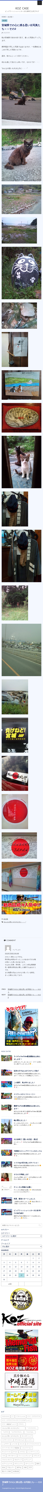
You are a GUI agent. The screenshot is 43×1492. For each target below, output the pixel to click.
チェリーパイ (6, 1452)
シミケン (30, 1440)
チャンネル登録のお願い (23, 1187)
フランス (36, 1455)
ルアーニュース (7, 1463)
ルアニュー (27, 1459)
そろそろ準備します (21, 1174)
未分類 (6, 919)
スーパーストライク (33, 1444)
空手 (30, 1467)
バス (3, 1455)
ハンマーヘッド (33, 1452)
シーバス (14, 1444)
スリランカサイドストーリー (24, 1094)
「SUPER (5, 1432)
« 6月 (10, 1284)
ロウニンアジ (19, 1463)
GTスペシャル (20, 1416)
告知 (3, 1467)
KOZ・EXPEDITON (33, 1416)
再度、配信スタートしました (24, 1199)
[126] (21, 431)
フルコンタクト (7, 1459)
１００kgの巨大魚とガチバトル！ (26, 1163)
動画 (38, 1463)
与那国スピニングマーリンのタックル (28, 1151)
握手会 (19, 1467)
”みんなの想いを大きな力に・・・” (15, 922)
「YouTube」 (29, 1432)
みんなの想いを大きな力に (10, 1436)
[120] (21, 212)
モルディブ (18, 1459)
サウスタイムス (20, 1440)
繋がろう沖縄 (6, 1471)
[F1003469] (21, 124)
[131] (21, 675)
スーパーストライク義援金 (10, 1448)
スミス (22, 1444)
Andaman (5, 1416)
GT (13, 1416)
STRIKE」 (21, 1424)
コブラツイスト (7, 1440)
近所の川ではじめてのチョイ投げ (26, 1071)
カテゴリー (5, 1233)
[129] (21, 581)
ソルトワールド (27, 1448)
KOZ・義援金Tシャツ (9, 1424)
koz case (22, 8)
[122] (21, 298)
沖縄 (25, 1467)
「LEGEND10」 (32, 1428)
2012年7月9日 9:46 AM (12, 953)
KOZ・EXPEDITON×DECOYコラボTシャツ (16, 1420)
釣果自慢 (16, 1471)
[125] (21, 398)
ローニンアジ (30, 1463)
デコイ (15, 1452)
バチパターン (11, 1455)
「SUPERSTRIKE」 (16, 1432)
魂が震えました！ (20, 1120)
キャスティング (27, 1436)
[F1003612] (21, 890)
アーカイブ (5, 1244)
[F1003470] (21, 180)
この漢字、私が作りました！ (24, 1082)
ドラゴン (23, 1452)
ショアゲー (5, 1444)
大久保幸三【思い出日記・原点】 (26, 1139)
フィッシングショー (24, 1455)
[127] (21, 487)
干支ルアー (11, 1467)
